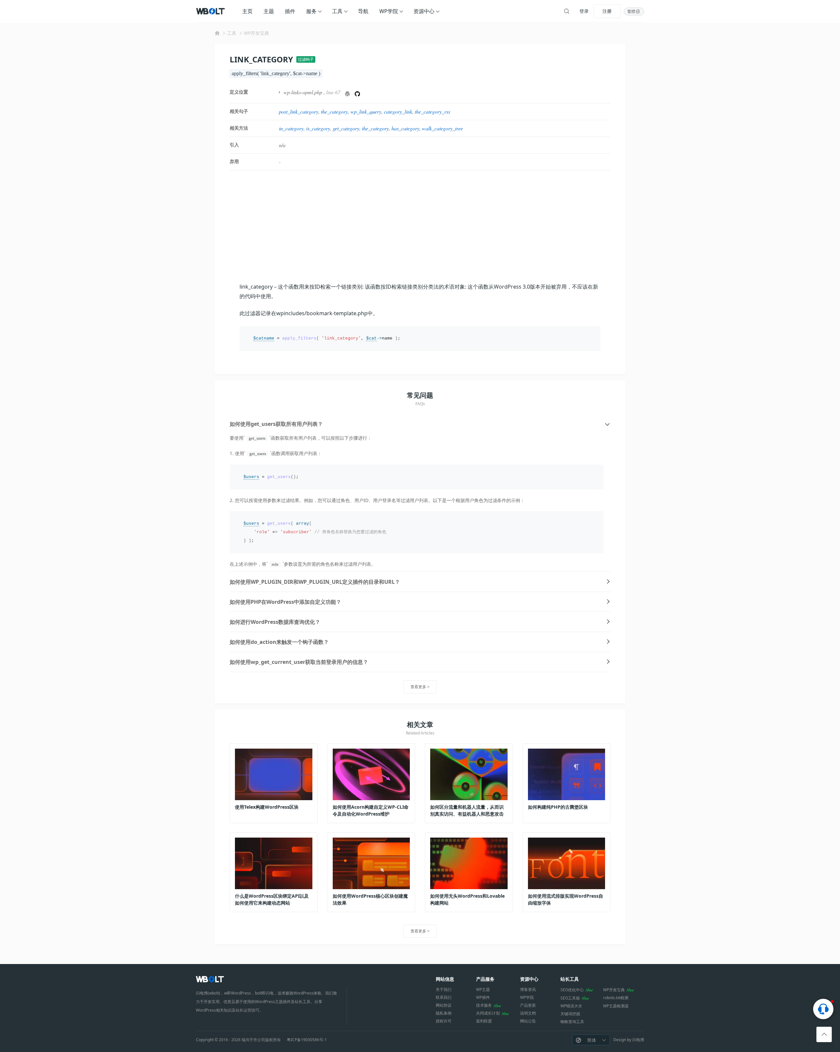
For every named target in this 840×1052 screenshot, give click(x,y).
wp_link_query (365, 111)
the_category (334, 111)
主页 (247, 11)
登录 (584, 11)
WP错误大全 (571, 1006)
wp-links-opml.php (303, 92)
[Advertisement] (420, 226)
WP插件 (483, 997)
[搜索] (566, 11)
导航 (363, 11)
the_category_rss (432, 111)
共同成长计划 (488, 1013)
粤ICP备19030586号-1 (307, 1039)
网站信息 (445, 979)
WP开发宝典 (256, 33)
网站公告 (528, 1021)
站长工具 (569, 979)
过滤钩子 (306, 59)
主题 (268, 11)
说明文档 (528, 1013)
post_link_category (298, 111)
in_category (291, 128)
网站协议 (444, 1005)
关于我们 (444, 989)
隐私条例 (444, 1013)
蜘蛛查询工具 (572, 1021)
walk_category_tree (442, 128)
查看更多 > (420, 687)
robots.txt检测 (615, 997)
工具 (337, 11)
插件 (290, 11)
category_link (398, 111)
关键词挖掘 (570, 1014)
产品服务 (485, 979)
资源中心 (423, 11)
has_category (405, 128)
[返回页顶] (824, 1034)
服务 (311, 11)
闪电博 (638, 1039)
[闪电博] (211, 11)
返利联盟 (484, 1021)
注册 (607, 11)
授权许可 (444, 1021)
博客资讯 (528, 989)
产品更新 (528, 1005)
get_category (346, 128)
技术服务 (484, 1005)
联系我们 (444, 997)
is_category (318, 128)
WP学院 (388, 11)
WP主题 (483, 989)
